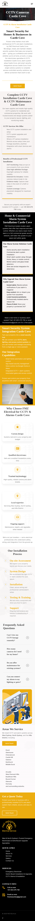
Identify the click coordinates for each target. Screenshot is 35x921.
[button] (32, 4)
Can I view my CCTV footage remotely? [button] (12, 637)
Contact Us (10, 861)
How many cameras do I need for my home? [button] (14, 651)
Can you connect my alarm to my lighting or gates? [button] (14, 679)
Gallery (8, 858)
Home (8, 851)
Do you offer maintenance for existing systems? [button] (14, 665)
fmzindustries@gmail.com (16, 897)
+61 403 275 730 (13, 890)
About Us (9, 853)
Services (9, 856)
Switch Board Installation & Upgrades (19, 874)
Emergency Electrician (13, 871)
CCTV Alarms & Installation (15, 876)
